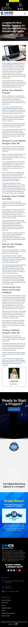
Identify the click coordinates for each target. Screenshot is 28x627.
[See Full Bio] (17, 384)
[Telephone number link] (2, 8)
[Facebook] (18, 9)
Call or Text (7, 7)
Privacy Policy (4, 602)
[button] (25, 13)
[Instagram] (20, 9)
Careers (3, 610)
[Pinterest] (22, 9)
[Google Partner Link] (20, 4)
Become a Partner (5, 615)
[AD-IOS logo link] (6, 13)
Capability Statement (6, 608)
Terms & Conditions (6, 600)
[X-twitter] (17, 570)
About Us (3, 605)
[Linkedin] (14, 570)
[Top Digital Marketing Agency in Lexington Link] (14, 474)
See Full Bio (13, 384)
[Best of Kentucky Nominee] (14, 452)
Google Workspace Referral (8, 613)
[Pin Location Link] (3, 581)
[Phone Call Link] (3, 587)
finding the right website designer (16, 352)
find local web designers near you (12, 186)
